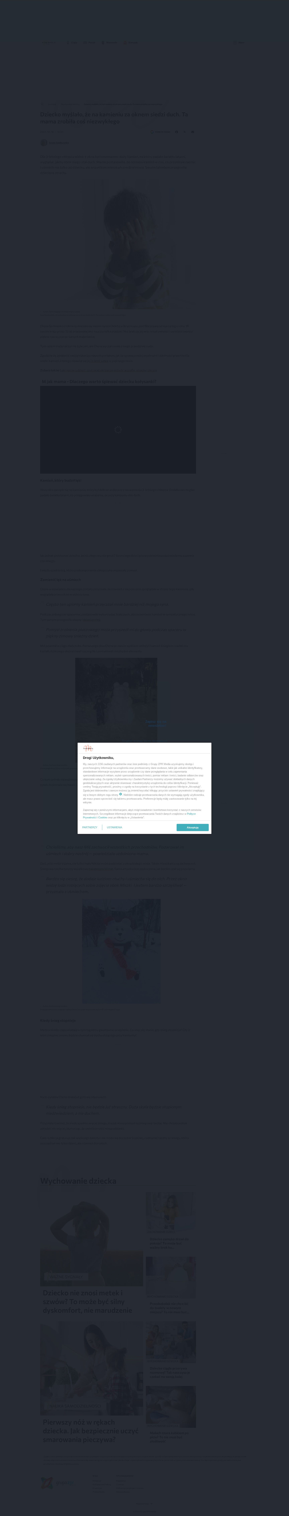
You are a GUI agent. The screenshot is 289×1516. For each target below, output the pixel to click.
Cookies (102, 817)
